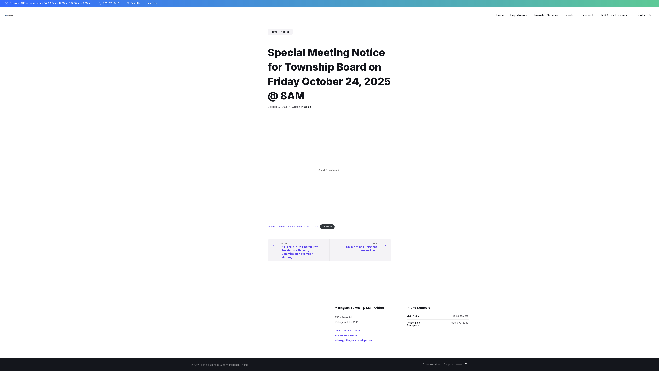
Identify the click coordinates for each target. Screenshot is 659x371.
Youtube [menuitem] (152, 3)
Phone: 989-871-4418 (347, 330)
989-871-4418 (460, 316)
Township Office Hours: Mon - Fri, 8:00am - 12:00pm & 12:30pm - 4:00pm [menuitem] (50, 3)
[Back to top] (466, 364)
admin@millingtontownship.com (353, 340)
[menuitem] (500, 15)
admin (308, 106)
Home (274, 31)
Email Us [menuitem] (135, 3)
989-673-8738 (460, 322)
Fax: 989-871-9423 (346, 335)
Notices (285, 31)
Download (327, 226)
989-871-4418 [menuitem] (111, 3)
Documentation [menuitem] (431, 364)
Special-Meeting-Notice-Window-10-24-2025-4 (293, 226)
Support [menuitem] (448, 364)
